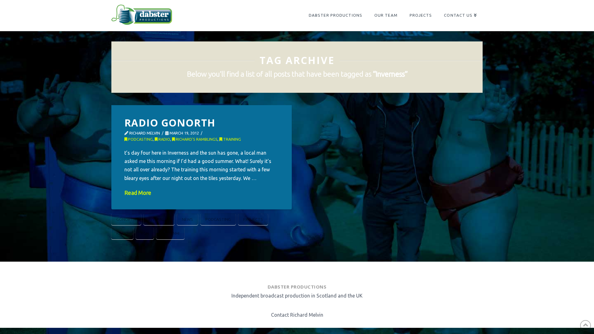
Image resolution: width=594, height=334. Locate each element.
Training (231, 139)
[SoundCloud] (319, 271)
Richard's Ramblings (196, 139)
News (187, 219)
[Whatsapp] (303, 271)
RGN (145, 233)
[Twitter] (288, 271)
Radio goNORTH (169, 122)
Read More (137, 193)
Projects (253, 219)
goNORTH (126, 219)
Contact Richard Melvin (297, 315)
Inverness (159, 219)
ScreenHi (170, 233)
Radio (163, 139)
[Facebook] (273, 271)
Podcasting (140, 139)
